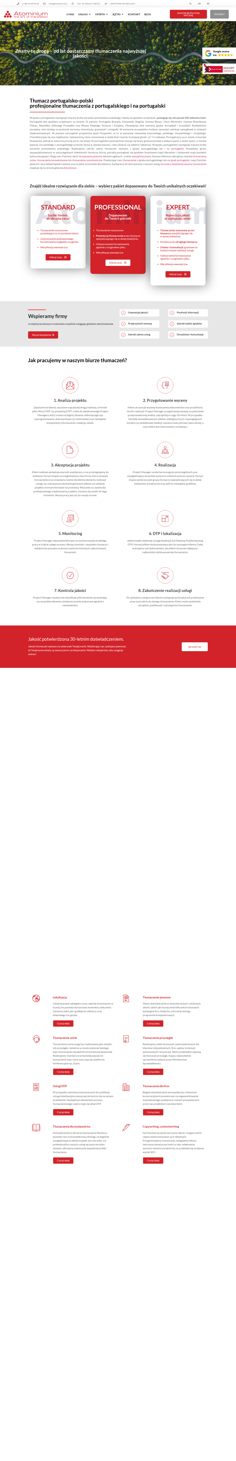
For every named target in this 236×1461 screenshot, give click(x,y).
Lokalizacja (60, 997)
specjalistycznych (141, 156)
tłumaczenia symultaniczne (87, 160)
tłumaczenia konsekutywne (52, 160)
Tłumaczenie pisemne (157, 997)
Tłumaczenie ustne (65, 1037)
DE (208, 4)
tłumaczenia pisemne (90, 156)
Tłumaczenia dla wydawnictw (71, 1126)
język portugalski (180, 160)
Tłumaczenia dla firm (156, 1086)
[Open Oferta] (107, 14)
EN (199, 4)
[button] (219, 53)
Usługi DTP (60, 1086)
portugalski (177, 148)
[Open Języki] (122, 14)
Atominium (70, 167)
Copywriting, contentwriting (161, 1126)
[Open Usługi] (89, 14)
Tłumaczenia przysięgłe (158, 1037)
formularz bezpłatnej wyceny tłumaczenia (183, 163)
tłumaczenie (129, 160)
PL (190, 4)
